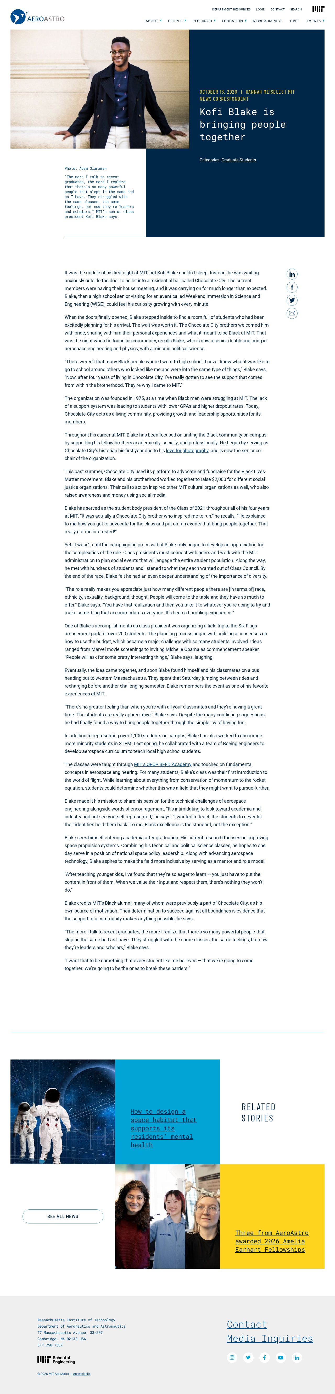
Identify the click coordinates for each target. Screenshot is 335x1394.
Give (294, 20)
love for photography (187, 450)
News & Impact (267, 20)
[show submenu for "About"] (161, 21)
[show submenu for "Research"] (215, 21)
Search (296, 9)
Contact (278, 9)
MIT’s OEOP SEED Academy (163, 764)
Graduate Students (238, 159)
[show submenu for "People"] (185, 21)
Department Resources (231, 9)
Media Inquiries (270, 1338)
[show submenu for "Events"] (324, 21)
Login (260, 9)
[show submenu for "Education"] (246, 21)
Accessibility (82, 1374)
